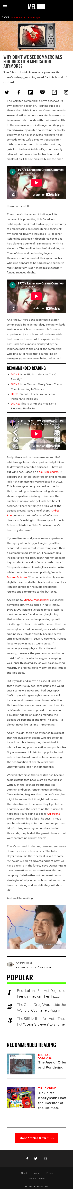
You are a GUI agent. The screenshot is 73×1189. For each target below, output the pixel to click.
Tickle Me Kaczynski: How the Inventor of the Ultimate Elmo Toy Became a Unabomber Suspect (52, 1101)
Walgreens (53, 813)
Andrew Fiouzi (18, 17)
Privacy (37, 1173)
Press (50, 1173)
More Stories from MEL (36, 1138)
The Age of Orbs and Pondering (52, 1064)
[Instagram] (66, 92)
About (24, 1173)
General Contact (36, 1178)
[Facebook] (18, 92)
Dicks (5, 17)
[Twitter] (6, 92)
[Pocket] (42, 92)
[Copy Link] (54, 92)
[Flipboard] (30, 92)
